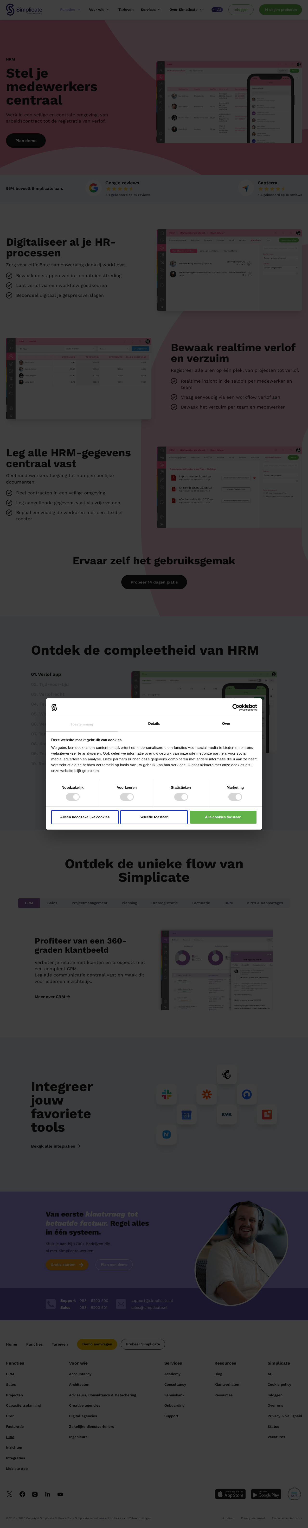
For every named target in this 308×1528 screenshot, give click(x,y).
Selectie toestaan (154, 817)
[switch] (127, 797)
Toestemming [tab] (81, 724)
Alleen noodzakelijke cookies (84, 817)
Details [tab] (154, 723)
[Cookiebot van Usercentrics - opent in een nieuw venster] (236, 707)
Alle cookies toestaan (223, 817)
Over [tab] (226, 723)
